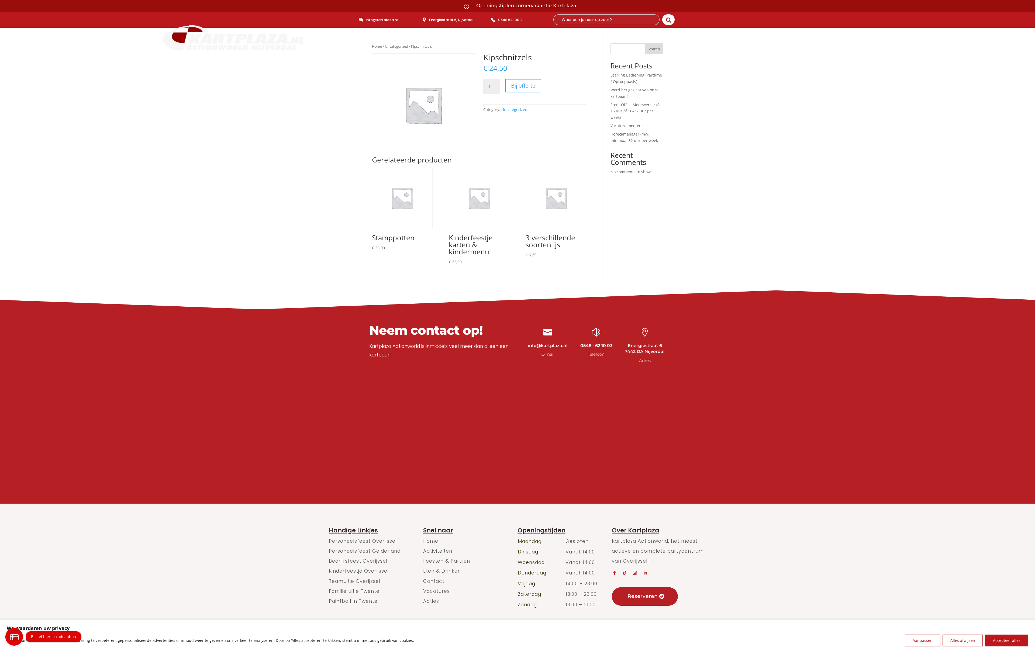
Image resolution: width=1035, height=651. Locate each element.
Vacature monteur (626, 125)
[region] (517, 635)
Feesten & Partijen (501, 45)
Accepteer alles (1006, 640)
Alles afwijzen (962, 640)
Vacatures (436, 591)
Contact (582, 45)
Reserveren (642, 596)
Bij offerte (523, 85)
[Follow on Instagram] (635, 573)
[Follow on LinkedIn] (645, 573)
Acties (431, 601)
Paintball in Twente (353, 601)
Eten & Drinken (548, 45)
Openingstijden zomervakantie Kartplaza (526, 6)
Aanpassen (923, 640)
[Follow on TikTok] (624, 573)
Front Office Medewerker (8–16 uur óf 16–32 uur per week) (635, 111)
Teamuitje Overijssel (354, 581)
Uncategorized (514, 109)
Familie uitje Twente (354, 591)
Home (432, 45)
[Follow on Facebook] (614, 573)
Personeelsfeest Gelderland (365, 551)
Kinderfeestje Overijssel (359, 570)
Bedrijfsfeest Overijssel (358, 560)
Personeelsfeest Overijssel (363, 541)
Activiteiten (460, 45)
